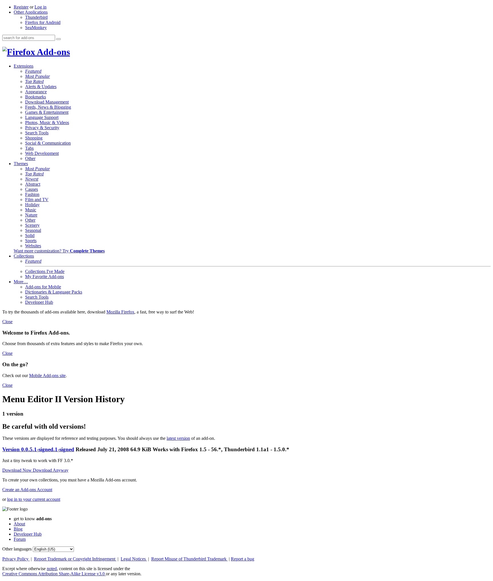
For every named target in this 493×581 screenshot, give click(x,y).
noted (52, 568)
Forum (20, 539)
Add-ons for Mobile (43, 286)
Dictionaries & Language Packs (53, 292)
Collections (24, 256)
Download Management (47, 102)
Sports (31, 240)
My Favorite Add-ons (44, 276)
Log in (41, 7)
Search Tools (37, 132)
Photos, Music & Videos (47, 122)
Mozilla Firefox (120, 311)
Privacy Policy (16, 558)
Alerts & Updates (40, 86)
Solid (30, 235)
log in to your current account (33, 499)
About (19, 523)
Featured (33, 71)
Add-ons (52, 52)
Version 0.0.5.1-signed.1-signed (38, 449)
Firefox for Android (42, 22)
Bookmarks (35, 96)
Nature (31, 214)
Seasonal (33, 230)
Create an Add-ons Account (27, 489)
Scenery (32, 225)
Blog (18, 529)
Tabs (29, 148)
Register (21, 7)
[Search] (58, 39)
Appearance (36, 91)
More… (21, 281)
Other (30, 158)
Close (7, 321)
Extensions (23, 66)
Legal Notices (134, 558)
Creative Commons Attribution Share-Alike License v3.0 (54, 573)
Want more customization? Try (59, 250)
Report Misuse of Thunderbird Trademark (189, 558)
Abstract (32, 184)
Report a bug (242, 558)
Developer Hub (39, 302)
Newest (31, 179)
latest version (178, 438)
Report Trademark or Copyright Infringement (75, 558)
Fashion (32, 194)
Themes (21, 163)
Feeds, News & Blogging (48, 107)
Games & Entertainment (46, 112)
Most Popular (37, 76)
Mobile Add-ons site (47, 375)
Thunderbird (36, 17)
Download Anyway (50, 470)
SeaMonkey (36, 27)
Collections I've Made (44, 271)
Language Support (41, 117)
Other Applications (31, 12)
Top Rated (34, 81)
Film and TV (37, 199)
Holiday (32, 204)
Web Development (42, 153)
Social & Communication (48, 143)
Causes (31, 189)
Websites (33, 245)
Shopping (34, 137)
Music (30, 209)
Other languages (17, 548)
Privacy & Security (42, 127)
